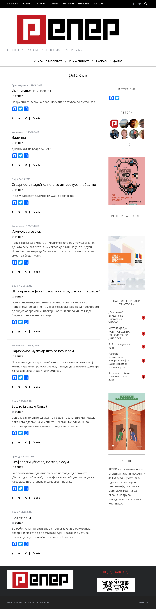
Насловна (12, 4)
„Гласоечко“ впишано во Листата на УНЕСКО (115, 317)
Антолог (41, 4)
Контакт (98, 4)
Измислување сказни (29, 231)
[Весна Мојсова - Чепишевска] (124, 123)
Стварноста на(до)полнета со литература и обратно (54, 184)
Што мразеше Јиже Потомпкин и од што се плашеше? (56, 291)
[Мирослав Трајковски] (134, 134)
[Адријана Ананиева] (124, 134)
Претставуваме (20, 85)
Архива (54, 4)
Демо (15, 286)
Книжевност (18, 132)
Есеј (14, 179)
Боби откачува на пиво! (119, 346)
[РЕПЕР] (114, 123)
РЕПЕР (19, 96)
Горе (141, 603)
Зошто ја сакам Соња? (29, 406)
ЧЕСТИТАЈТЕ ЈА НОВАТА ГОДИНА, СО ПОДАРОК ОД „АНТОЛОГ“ (119, 333)
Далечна (19, 137)
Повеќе (36, 118)
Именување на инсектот (31, 90)
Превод (16, 456)
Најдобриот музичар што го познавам (43, 351)
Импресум (68, 4)
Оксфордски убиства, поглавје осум (40, 462)
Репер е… (27, 4)
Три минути (21, 517)
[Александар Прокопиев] (114, 134)
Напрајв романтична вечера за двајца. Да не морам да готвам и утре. (118, 360)
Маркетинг (84, 4)
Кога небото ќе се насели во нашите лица (119, 376)
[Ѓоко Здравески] (134, 123)
